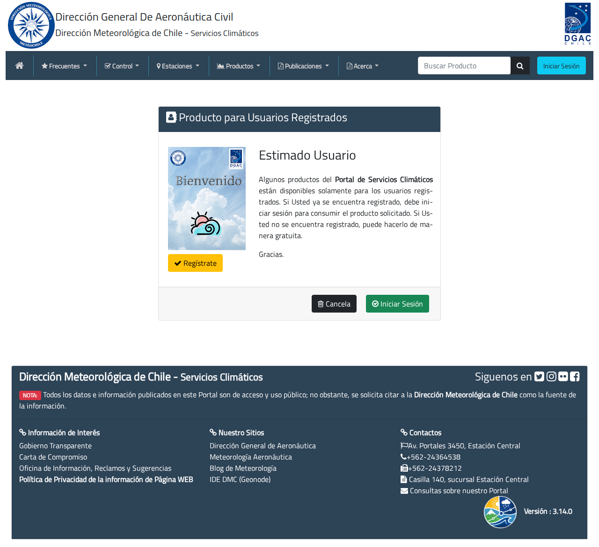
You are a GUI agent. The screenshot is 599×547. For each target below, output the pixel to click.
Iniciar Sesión (401, 303)
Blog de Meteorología (243, 468)
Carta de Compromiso (53, 456)
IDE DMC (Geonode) (240, 479)
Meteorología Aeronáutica (251, 456)
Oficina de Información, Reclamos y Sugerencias (95, 468)
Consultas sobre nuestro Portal (459, 490)
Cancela (337, 303)
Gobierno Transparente (55, 445)
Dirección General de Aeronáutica (263, 445)
